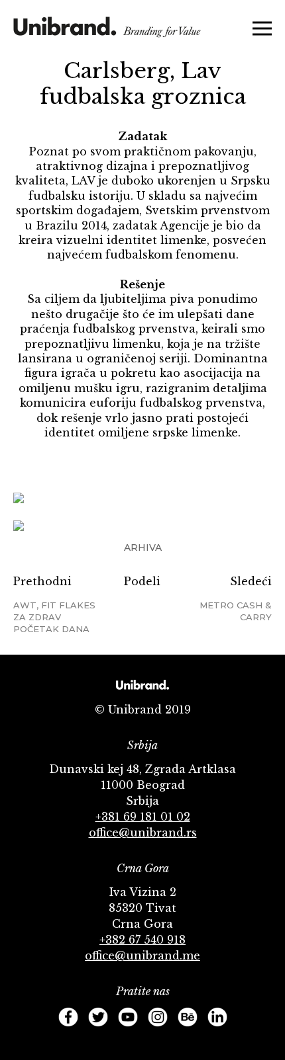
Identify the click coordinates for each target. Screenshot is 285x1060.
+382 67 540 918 (142, 939)
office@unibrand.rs (143, 832)
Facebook (68, 1017)
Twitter (98, 1017)
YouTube (128, 1017)
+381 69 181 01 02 (142, 816)
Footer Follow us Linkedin (217, 1017)
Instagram (158, 1017)
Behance (188, 1017)
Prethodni (54, 604)
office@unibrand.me (142, 955)
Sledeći (236, 598)
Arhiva (143, 547)
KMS (107, 31)
